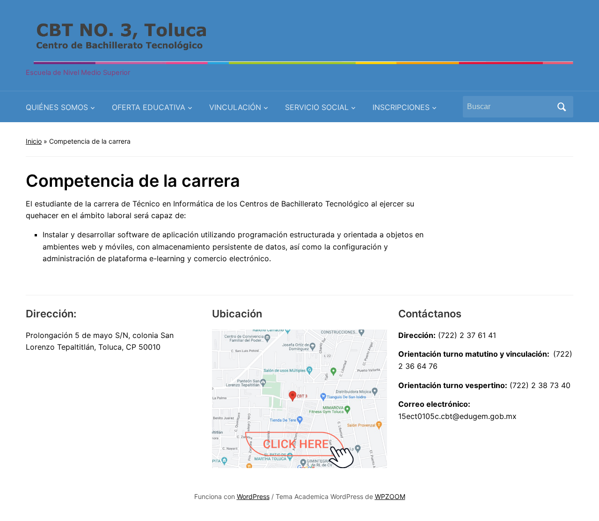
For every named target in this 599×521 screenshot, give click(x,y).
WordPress (253, 496)
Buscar (562, 106)
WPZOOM (390, 496)
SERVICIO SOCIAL (317, 107)
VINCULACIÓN (235, 107)
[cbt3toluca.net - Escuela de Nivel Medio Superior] (299, 38)
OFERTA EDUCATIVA (148, 107)
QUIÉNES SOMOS (57, 107)
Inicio (34, 141)
